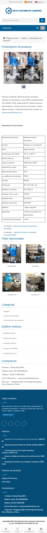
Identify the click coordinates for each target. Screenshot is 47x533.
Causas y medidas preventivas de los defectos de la (22, 456)
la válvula (35, 266)
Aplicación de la (9, 333)
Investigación (29, 531)
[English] (39, 2)
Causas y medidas (10, 348)
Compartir (6, 531)
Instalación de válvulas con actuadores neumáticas (22, 462)
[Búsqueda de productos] (42, 20)
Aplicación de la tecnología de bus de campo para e (21, 439)
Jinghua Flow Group (9, 478)
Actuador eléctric (9, 343)
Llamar (17, 531)
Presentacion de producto (14, 320)
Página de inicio (12, 38)
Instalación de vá (9, 353)
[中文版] (28, 2)
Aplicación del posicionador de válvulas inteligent (21, 445)
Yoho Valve (6, 482)
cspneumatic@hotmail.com (28, 378)
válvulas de (11, 295)
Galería (24, 38)
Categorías (6, 28)
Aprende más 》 (8, 415)
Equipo (6, 311)
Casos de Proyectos (11, 316)
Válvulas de (11, 266)
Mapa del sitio (33, 523)
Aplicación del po (9, 338)
